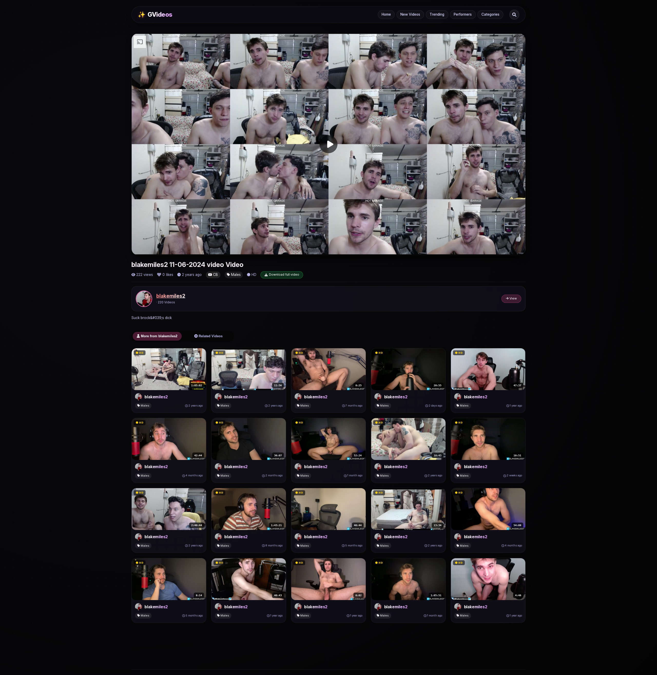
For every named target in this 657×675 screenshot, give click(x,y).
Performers (463, 14)
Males (235, 275)
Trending (437, 14)
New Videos (410, 14)
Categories (490, 14)
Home (386, 14)
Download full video (284, 274)
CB (215, 275)
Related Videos (210, 336)
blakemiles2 (170, 296)
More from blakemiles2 (158, 336)
